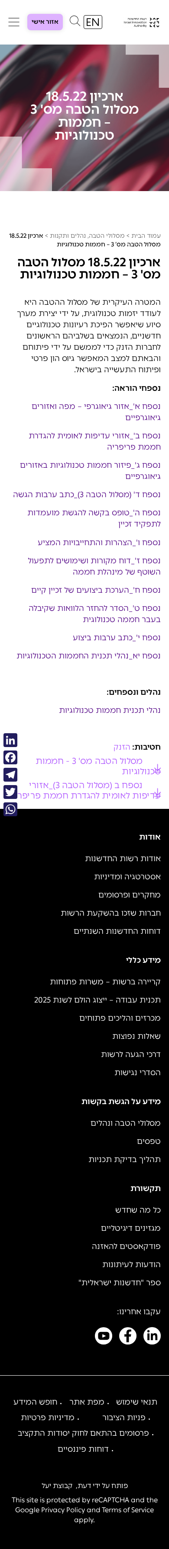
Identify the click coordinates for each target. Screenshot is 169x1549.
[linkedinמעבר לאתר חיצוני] (152, 1337)
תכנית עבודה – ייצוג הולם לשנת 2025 (97, 1000)
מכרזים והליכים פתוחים (120, 1018)
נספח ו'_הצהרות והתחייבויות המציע (99, 542)
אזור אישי (45, 22)
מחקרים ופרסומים (129, 895)
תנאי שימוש (136, 1402)
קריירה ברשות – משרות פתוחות (105, 982)
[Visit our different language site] (93, 22)
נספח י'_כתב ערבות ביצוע (117, 637)
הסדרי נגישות (137, 1072)
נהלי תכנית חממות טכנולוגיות (110, 710)
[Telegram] (10, 774)
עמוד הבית (146, 236)
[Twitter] (10, 792)
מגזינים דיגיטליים (131, 1228)
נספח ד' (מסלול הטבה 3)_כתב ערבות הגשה (87, 494)
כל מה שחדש (138, 1210)
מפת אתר (86, 1402)
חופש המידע (35, 1402)
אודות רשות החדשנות (123, 858)
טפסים (149, 1141)
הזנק (122, 747)
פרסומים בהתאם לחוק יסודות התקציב (83, 1433)
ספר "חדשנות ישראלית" (119, 1282)
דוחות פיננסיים (83, 1449)
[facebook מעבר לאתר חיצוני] (127, 1337)
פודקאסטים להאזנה (126, 1246)
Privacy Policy (63, 1510)
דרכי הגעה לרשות (131, 1054)
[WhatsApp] (10, 809)
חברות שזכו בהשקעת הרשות (111, 913)
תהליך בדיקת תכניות (124, 1159)
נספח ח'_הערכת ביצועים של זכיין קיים (96, 590)
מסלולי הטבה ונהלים (126, 1123)
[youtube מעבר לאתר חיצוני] (103, 1337)
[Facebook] (10, 757)
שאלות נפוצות (136, 1036)
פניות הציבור (124, 1417)
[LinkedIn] (10, 740)
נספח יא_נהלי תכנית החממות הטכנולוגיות (88, 656)
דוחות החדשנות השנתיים (117, 931)
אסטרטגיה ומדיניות (127, 876)
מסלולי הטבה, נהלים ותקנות (87, 236)
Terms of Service (128, 1510)
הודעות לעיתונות (131, 1264)
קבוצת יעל (57, 1486)
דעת (84, 1486)
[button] (75, 23)
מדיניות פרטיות (48, 1417)
